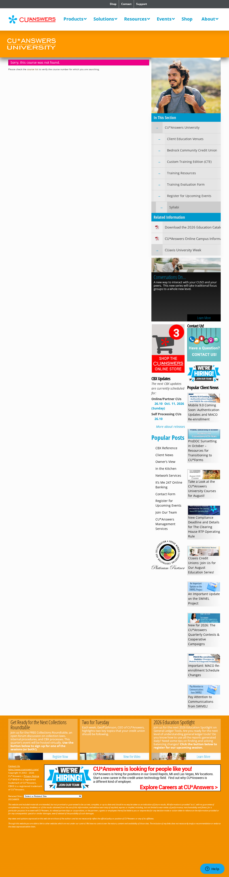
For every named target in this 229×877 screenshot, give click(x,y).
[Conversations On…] (186, 265)
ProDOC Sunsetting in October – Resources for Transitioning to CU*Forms (202, 450)
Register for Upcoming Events (189, 196)
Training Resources (181, 173)
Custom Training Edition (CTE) (189, 161)
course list (32, 69)
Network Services (168, 475)
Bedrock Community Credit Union (192, 150)
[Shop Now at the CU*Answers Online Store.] (168, 372)
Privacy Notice (31, 776)
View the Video (131, 756)
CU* (35, 19)
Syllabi (174, 207)
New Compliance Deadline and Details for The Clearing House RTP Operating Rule (204, 526)
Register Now (60, 756)
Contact (126, 4)
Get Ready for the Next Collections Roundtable (38, 725)
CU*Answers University (182, 127)
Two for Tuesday (95, 722)
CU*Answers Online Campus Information (193, 238)
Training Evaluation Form (186, 184)
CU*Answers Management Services (165, 524)
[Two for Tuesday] (97, 756)
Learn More (204, 317)
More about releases (170, 426)
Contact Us (14, 766)
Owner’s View (165, 461)
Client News (164, 455)
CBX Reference (166, 448)
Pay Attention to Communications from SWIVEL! (200, 701)
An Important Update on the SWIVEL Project (204, 598)
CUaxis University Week (183, 250)
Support (141, 4)
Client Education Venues (185, 139)
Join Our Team (166, 512)
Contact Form (165, 494)
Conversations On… (170, 277)
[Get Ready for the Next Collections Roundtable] (25, 756)
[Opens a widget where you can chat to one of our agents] (212, 869)
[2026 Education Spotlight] (168, 756)
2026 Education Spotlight (174, 722)
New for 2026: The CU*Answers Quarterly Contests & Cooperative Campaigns (203, 634)
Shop (113, 4)
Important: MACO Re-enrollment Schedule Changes (204, 670)
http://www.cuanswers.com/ (23, 769)
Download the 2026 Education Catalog (193, 227)
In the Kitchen (165, 468)
